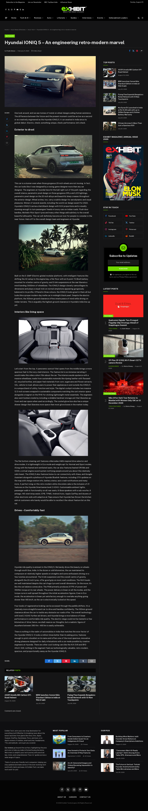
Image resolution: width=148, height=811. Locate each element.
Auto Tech (31, 29)
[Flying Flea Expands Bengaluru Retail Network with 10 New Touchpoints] (81, 684)
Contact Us (85, 797)
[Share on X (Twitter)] (133, 51)
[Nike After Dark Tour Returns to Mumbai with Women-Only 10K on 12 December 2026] (123, 383)
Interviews (86, 18)
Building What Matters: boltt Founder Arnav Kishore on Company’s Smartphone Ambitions (129, 739)
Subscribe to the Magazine (15, 2)
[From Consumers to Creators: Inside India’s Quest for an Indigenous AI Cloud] (59, 739)
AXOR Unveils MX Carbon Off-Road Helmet (18, 696)
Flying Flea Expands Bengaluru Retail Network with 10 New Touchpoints (81, 697)
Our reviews (9, 748)
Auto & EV (10, 36)
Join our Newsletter (34, 2)
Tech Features (109, 393)
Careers (73, 797)
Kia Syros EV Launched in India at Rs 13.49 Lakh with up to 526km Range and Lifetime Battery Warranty (130, 111)
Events (100, 18)
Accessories (109, 356)
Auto (49, 18)
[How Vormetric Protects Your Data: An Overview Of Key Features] (59, 753)
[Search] (138, 17)
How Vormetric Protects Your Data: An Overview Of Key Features (81, 752)
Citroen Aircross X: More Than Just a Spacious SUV (130, 124)
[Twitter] (7, 125)
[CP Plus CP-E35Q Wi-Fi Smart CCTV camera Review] (123, 346)
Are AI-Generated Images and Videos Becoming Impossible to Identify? (80, 765)
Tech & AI (24, 18)
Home (13, 18)
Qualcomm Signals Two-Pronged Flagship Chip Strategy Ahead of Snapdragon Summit (123, 322)
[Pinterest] (7, 136)
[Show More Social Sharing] (141, 51)
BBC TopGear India (50, 2)
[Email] (7, 142)
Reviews (37, 18)
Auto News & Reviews (18, 29)
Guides (74, 18)
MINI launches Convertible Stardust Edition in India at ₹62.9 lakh (48, 697)
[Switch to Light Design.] (142, 18)
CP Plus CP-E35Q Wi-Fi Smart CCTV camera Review (125, 361)
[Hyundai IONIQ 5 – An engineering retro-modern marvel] (50, 106)
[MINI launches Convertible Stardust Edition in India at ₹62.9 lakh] (50, 684)
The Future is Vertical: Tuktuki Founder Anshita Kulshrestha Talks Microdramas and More (128, 767)
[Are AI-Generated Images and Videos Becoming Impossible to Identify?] (59, 766)
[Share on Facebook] (129, 51)
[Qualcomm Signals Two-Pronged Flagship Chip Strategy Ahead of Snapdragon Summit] (123, 306)
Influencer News (66, 2)
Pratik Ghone (11, 51)
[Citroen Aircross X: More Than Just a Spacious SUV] (109, 126)
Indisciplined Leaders (118, 18)
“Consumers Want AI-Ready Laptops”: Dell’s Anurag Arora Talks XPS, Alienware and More (128, 753)
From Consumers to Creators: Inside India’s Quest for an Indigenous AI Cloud (79, 739)
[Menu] (6, 18)
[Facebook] (7, 119)
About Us (61, 797)
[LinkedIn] (7, 131)
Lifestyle (61, 18)
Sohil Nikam (126, 328)
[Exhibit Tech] (74, 9)
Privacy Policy (124, 277)
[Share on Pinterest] (137, 51)
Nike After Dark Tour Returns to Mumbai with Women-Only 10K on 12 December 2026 (125, 400)
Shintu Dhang (128, 366)
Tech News (108, 316)
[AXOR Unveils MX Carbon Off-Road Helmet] (19, 684)
